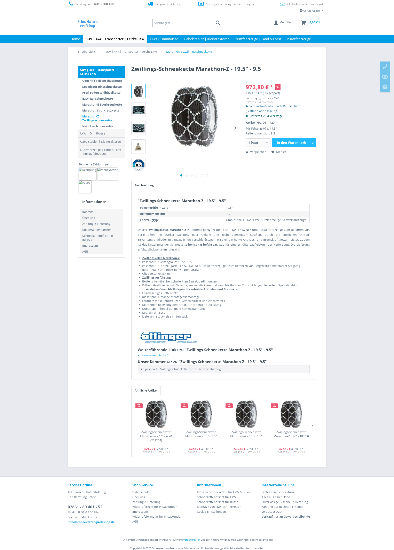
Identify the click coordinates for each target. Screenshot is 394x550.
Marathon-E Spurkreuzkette (102, 104)
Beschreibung (144, 185)
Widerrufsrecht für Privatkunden (154, 507)
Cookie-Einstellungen (211, 512)
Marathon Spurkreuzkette (100, 110)
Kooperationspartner (96, 230)
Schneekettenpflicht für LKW (216, 497)
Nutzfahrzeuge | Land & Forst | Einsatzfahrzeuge (100, 152)
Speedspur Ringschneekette (102, 87)
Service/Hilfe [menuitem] (311, 11)
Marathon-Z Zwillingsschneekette (97, 118)
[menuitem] (187, 23)
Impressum (90, 245)
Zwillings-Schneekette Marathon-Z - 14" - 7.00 (201, 434)
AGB (85, 251)
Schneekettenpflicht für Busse (217, 502)
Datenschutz (141, 492)
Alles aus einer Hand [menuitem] (276, 497)
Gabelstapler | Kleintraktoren (100, 141)
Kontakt (87, 212)
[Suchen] (218, 23)
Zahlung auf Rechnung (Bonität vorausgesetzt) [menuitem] (283, 509)
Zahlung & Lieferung (96, 224)
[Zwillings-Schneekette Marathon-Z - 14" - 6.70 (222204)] (156, 413)
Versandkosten (191, 539)
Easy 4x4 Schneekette (97, 98)
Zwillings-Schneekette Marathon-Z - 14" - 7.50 (246, 434)
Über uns (88, 218)
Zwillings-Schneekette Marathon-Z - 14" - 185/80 (291, 434)
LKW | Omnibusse (92, 133)
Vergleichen (257, 152)
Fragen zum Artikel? (154, 355)
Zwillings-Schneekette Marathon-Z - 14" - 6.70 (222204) (156, 436)
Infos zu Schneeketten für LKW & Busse (224, 492)
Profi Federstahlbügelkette (101, 93)
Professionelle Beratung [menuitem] (278, 492)
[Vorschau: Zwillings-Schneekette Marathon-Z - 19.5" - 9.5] (138, 91)
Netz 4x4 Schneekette (97, 126)
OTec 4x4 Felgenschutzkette (102, 81)
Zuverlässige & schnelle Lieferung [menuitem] (285, 502)
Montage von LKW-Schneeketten (219, 507)
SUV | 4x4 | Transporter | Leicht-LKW (98, 72)
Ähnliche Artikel (146, 390)
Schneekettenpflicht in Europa (97, 237)
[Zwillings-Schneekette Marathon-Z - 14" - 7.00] (201, 413)
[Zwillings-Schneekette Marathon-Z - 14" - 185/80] (291, 413)
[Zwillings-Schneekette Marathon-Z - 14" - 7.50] (246, 413)
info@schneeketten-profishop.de (305, 4)
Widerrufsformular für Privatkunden (157, 516)
